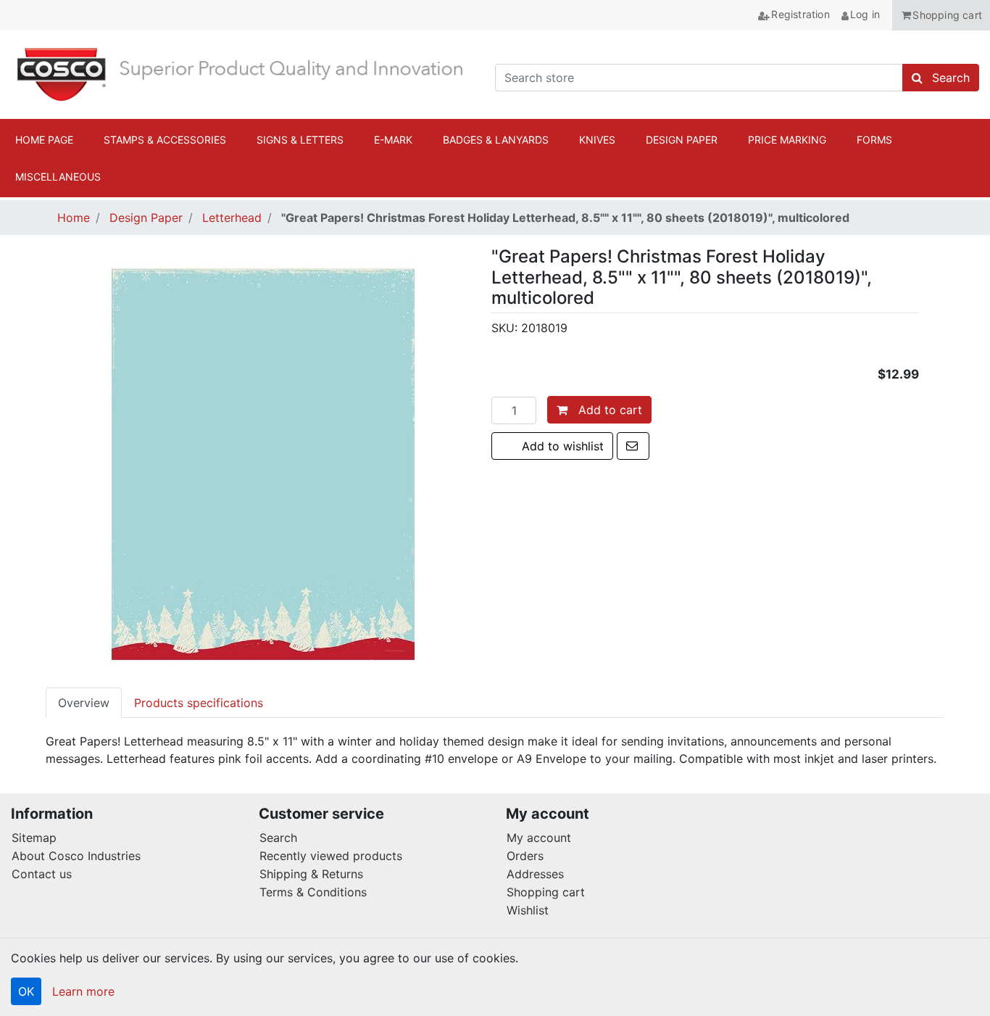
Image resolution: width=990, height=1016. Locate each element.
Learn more (83, 991)
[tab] (84, 702)
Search (278, 837)
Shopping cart (546, 892)
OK (26, 991)
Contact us (42, 874)
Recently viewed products (330, 855)
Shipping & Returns (311, 874)
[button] (941, 15)
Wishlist (528, 910)
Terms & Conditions (313, 892)
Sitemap (34, 837)
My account (539, 837)
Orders (525, 855)
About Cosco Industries (76, 855)
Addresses (535, 874)
